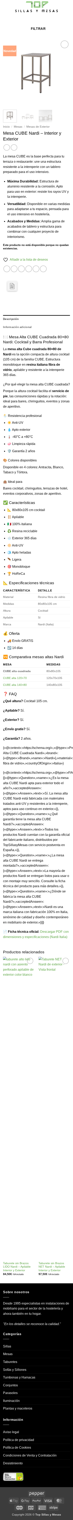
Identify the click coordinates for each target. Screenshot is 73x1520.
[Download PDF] (12, 286)
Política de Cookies (17, 1447)
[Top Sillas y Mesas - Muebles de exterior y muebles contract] (36, 7)
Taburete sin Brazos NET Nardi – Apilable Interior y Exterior (52, 1267)
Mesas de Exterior (38, 126)
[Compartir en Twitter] (21, 268)
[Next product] (6, 147)
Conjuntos (10, 1385)
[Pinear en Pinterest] (36, 268)
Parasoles (10, 1393)
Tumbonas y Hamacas (19, 1377)
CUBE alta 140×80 (15, 684)
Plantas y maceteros (17, 1408)
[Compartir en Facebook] (14, 268)
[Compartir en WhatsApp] (6, 268)
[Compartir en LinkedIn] (43, 268)
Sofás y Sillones (14, 1369)
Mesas (18, 126)
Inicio (6, 126)
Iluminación (11, 1400)
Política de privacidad (18, 1440)
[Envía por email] (28, 268)
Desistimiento (13, 1463)
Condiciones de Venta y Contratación (30, 1455)
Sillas (7, 1346)
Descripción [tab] (11, 319)
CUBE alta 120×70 (15, 678)
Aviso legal (11, 1432)
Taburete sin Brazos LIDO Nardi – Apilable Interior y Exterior (17, 1267)
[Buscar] (26, 19)
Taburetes (10, 1362)
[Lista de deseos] (32, 19)
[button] (5, 7)
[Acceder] (39, 19)
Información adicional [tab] (17, 327)
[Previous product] (14, 147)
